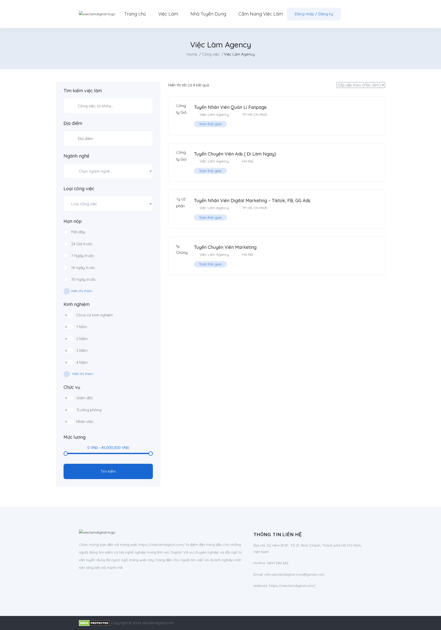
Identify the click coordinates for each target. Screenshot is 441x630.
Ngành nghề (76, 156)
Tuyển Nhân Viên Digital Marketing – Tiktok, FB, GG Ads (252, 200)
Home (192, 54)
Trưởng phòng (89, 409)
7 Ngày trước (82, 255)
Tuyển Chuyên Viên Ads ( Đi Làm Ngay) (235, 154)
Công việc (210, 54)
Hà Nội (247, 161)
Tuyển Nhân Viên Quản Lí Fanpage (230, 107)
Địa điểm (73, 123)
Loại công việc (79, 188)
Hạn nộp (73, 221)
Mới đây (78, 231)
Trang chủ (135, 14)
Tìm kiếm (108, 471)
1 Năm (81, 326)
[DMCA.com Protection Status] (94, 623)
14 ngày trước (83, 267)
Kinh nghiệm (77, 304)
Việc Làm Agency (214, 114)
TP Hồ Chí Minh (254, 114)
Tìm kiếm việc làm (83, 90)
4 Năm (82, 362)
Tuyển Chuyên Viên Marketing (225, 247)
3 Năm (82, 350)
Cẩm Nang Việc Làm (260, 14)
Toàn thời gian (210, 124)
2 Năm (82, 338)
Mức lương (74, 437)
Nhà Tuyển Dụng (208, 14)
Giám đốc (84, 397)
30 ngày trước (83, 279)
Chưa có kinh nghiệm (94, 315)
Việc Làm (168, 14)
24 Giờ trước (82, 243)
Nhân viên (84, 421)
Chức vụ (72, 387)
